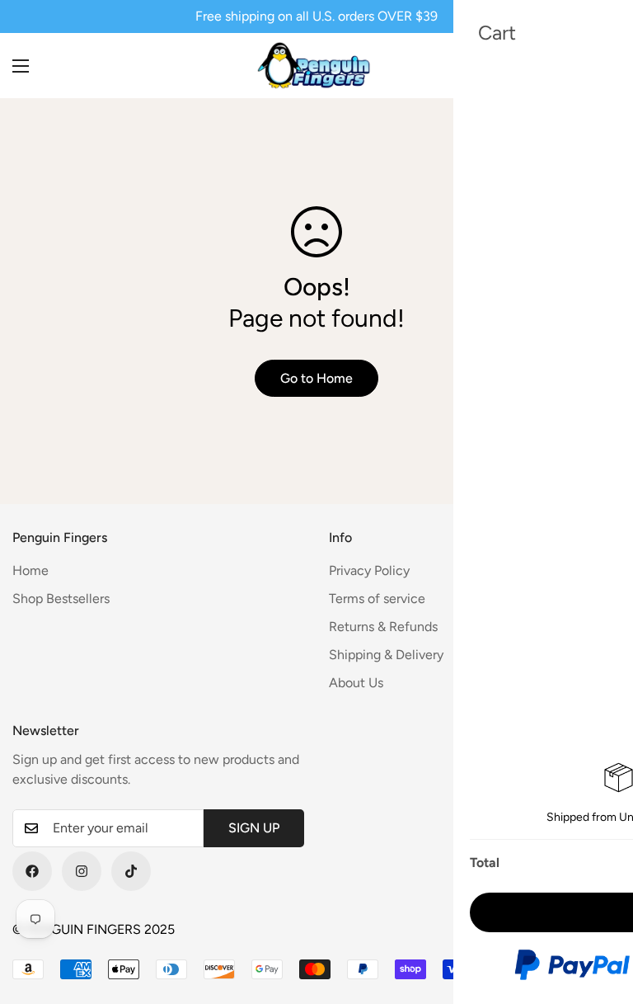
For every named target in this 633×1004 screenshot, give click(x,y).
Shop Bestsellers (61, 598)
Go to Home (316, 378)
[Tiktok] (131, 871)
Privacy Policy (369, 570)
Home (30, 570)
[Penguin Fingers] (317, 65)
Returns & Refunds (383, 626)
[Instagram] (81, 871)
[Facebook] (32, 871)
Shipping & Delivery (386, 654)
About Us (356, 683)
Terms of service (377, 598)
